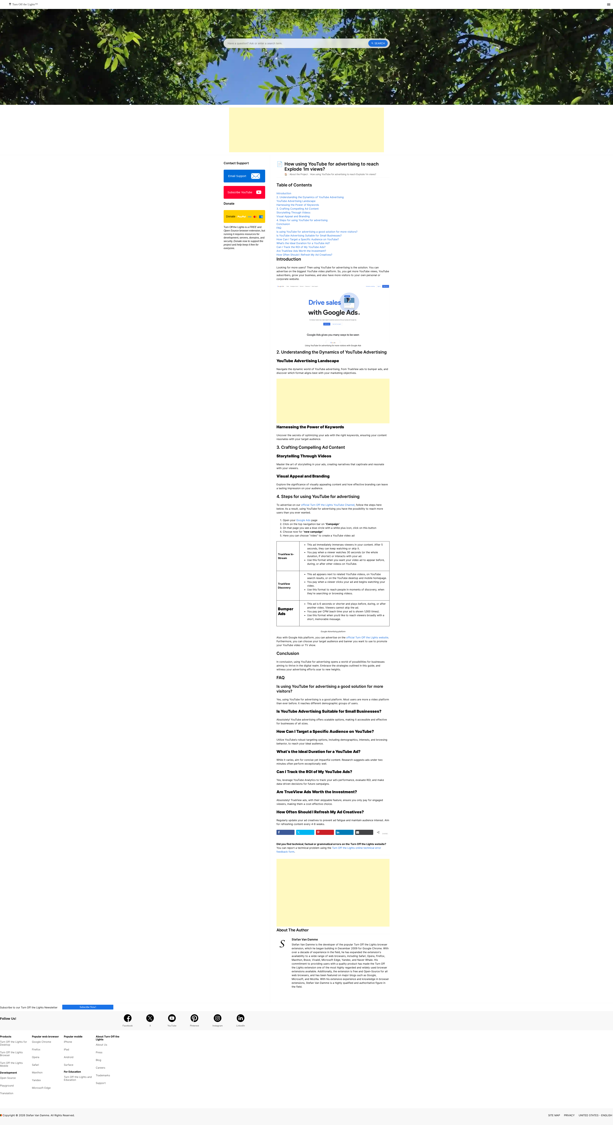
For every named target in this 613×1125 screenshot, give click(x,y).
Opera (35, 1057)
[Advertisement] (306, 130)
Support (101, 1083)
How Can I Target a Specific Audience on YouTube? (307, 239)
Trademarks (103, 1075)
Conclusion (283, 224)
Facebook (128, 1025)
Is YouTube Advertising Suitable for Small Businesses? (309, 235)
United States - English (595, 1115)
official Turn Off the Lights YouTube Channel (328, 504)
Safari (35, 1064)
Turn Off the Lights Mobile (11, 1064)
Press (99, 1052)
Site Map (554, 1115)
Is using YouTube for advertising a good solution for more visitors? (316, 231)
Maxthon (37, 1072)
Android (68, 1057)
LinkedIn (240, 1025)
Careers (100, 1067)
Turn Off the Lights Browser (11, 1054)
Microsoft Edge (41, 1087)
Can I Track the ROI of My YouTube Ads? (300, 247)
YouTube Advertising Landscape (295, 201)
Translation (6, 1093)
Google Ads (303, 520)
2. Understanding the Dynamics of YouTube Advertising (310, 197)
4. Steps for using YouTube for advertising (302, 220)
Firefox (36, 1049)
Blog (98, 1060)
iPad (66, 1049)
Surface (68, 1064)
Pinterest (194, 1025)
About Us (101, 1044)
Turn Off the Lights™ (24, 4)
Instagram (217, 1025)
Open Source (8, 1077)
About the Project (299, 174)
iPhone (68, 1041)
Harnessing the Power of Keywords (297, 204)
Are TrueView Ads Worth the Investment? (301, 250)
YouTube (171, 1025)
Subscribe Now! (88, 1007)
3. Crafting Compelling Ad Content (297, 208)
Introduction (283, 193)
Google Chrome (41, 1041)
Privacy (569, 1115)
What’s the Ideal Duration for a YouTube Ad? (303, 243)
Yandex (36, 1080)
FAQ (278, 227)
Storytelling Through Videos (293, 212)
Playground (7, 1085)
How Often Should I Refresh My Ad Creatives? (304, 254)
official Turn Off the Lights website (367, 637)
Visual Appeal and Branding (293, 216)
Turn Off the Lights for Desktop (13, 1043)
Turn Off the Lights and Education (78, 1078)
